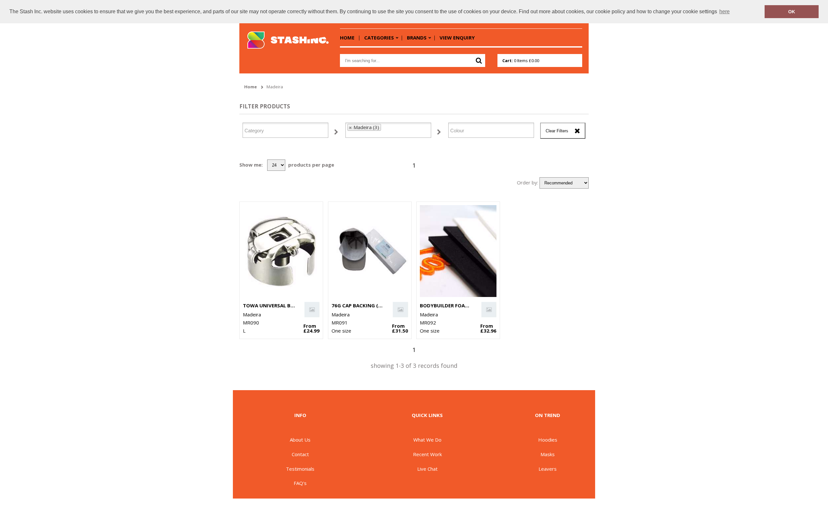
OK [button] (791, 11)
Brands (417, 37)
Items (520, 60)
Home (347, 37)
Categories (379, 37)
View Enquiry (457, 37)
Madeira (275, 87)
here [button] (724, 11)
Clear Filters (557, 130)
